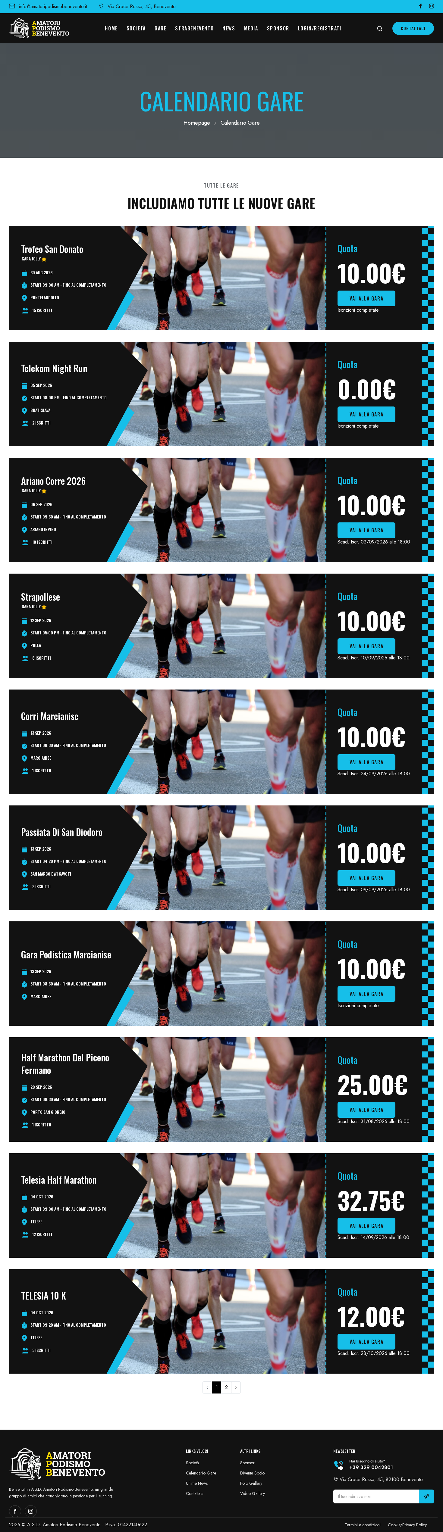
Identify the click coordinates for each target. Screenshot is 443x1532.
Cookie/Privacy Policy (407, 1525)
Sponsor (278, 28)
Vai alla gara (366, 298)
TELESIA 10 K (43, 1295)
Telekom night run (54, 368)
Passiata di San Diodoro (61, 832)
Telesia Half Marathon (58, 1179)
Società (136, 28)
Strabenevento (194, 28)
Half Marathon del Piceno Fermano (65, 1064)
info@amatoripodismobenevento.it (53, 6)
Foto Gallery (251, 1483)
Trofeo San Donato (52, 249)
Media (251, 28)
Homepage (197, 123)
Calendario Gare (201, 1473)
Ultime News (197, 1483)
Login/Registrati (319, 28)
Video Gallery (252, 1493)
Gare (160, 28)
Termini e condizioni (363, 1525)
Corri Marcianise (49, 716)
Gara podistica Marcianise (66, 954)
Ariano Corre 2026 (53, 480)
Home (111, 28)
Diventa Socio (252, 1473)
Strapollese (40, 596)
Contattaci (413, 28)
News (228, 28)
